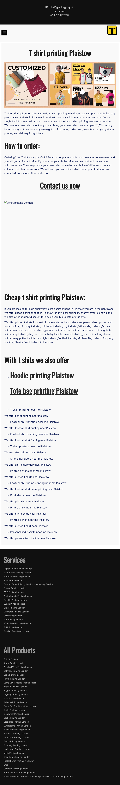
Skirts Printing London (14, 710)
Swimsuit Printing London (16, 733)
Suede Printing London (14, 604)
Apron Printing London (14, 663)
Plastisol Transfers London (16, 631)
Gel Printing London (13, 615)
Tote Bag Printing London (16, 745)
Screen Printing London (15, 588)
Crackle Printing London (15, 600)
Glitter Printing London (14, 608)
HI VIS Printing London (14, 679)
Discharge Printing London (16, 612)
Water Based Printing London (17, 623)
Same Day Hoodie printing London (20, 683)
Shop (6, 765)
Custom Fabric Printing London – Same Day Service (28, 584)
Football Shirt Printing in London (19, 761)
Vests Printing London (14, 753)
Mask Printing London (14, 698)
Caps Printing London (14, 675)
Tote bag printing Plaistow (44, 390)
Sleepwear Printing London (16, 714)
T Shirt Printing (11, 659)
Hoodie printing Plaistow (42, 375)
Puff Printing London (13, 619)
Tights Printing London (14, 741)
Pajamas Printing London (15, 702)
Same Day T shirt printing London (20, 706)
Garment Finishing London (16, 768)
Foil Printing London (13, 627)
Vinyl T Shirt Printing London (17, 572)
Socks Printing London (14, 718)
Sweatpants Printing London (17, 726)
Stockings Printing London (16, 722)
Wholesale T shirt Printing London (20, 772)
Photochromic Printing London (18, 596)
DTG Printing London (14, 592)
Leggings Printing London (16, 694)
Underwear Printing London (17, 749)
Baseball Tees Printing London (18, 667)
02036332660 (61, 15)
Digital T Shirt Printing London (18, 569)
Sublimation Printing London (17, 576)
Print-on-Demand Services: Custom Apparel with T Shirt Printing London (38, 776)
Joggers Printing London (15, 690)
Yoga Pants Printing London (17, 757)
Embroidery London (13, 580)
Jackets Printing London (15, 687)
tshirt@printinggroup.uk (61, 7)
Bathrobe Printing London (16, 671)
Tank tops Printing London (16, 737)
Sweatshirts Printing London (17, 729)
